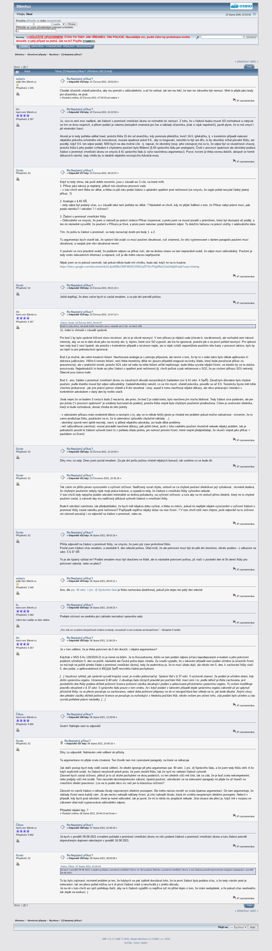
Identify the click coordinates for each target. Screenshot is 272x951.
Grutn (19, 170)
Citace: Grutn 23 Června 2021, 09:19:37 (81, 323)
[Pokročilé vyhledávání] (197, 37)
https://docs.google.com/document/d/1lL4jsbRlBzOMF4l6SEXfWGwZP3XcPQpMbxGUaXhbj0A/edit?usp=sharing (129, 266)
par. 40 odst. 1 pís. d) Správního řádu (94, 589)
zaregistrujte (54, 20)
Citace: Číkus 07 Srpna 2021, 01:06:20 (81, 866)
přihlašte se (33, 20)
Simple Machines (139, 939)
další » (254, 61)
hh (17, 109)
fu (17, 605)
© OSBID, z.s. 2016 (160, 939)
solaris (20, 78)
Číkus (19, 714)
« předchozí (242, 61)
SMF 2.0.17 (108, 939)
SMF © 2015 (122, 939)
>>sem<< (89, 40)
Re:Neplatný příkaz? (80, 78)
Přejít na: (223, 927)
